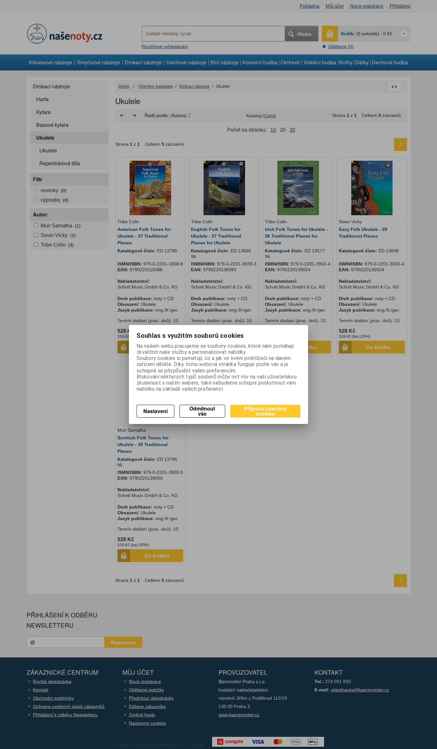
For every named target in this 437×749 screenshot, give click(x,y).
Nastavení (155, 411)
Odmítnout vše (202, 411)
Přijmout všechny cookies (265, 411)
